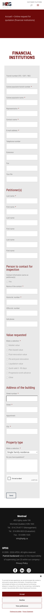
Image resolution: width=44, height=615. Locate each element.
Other (11, 377)
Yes (10, 282)
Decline (22, 600)
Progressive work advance (20, 373)
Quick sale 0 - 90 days (18, 368)
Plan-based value (16, 350)
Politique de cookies (15, 611)
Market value (14, 345)
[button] (41, 576)
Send (11, 496)
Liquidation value (16, 364)
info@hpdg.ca (22, 538)
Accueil (8, 16)
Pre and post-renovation (19, 359)
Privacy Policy (22, 563)
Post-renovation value (18, 354)
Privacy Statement (28, 611)
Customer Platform (34, 2)
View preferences (22, 606)
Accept (22, 594)
